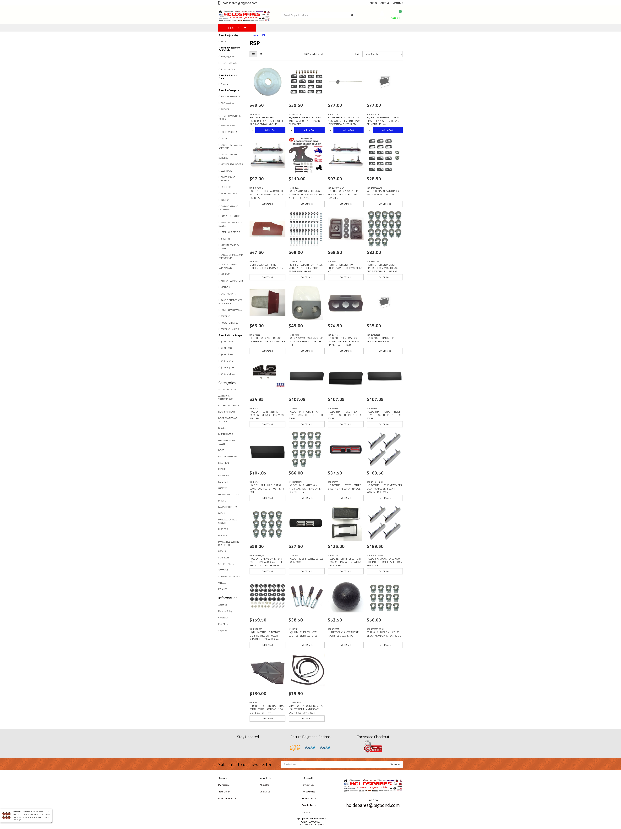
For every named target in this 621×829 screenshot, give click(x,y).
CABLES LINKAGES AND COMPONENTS (230, 256)
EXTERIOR (226, 187)
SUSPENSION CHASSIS (229, 576)
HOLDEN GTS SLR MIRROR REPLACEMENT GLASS (380, 339)
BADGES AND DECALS (231, 96)
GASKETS (222, 488)
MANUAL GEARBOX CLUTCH (228, 246)
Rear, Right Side (228, 56)
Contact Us (397, 2)
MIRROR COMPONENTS (232, 280)
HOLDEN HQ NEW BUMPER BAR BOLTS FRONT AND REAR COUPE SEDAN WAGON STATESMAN (266, 562)
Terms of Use (308, 784)
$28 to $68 (226, 348)
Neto (321, 824)
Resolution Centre (227, 798)
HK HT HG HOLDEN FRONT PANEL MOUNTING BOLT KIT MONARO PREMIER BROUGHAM (305, 268)
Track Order (224, 791)
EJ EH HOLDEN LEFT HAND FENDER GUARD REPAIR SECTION (266, 266)
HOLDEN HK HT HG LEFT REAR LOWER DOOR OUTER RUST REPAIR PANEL (345, 415)
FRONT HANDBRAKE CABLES (229, 117)
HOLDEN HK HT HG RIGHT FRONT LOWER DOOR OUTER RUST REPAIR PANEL (384, 415)
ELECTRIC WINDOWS (228, 456)
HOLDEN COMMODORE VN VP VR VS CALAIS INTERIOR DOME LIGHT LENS (306, 341)
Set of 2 (224, 41)
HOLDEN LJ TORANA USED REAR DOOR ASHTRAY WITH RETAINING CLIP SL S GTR (344, 562)
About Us (385, 2)
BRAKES (225, 109)
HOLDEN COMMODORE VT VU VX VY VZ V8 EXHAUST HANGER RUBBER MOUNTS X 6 (31, 816)
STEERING (225, 316)
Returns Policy (225, 611)
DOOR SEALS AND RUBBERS (228, 156)
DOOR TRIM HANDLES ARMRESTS (230, 146)
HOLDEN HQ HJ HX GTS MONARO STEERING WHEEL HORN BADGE (344, 487)
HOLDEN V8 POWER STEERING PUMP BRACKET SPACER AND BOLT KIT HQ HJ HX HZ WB (306, 194)
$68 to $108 (227, 354)
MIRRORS (225, 274)
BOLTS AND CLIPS (229, 132)
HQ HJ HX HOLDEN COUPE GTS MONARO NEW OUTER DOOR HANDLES (343, 194)
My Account (223, 784)
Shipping (222, 630)
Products (373, 2)
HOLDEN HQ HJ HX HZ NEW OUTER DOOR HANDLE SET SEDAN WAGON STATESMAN (384, 488)
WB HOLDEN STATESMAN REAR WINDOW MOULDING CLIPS (383, 192)
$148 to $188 (227, 367)
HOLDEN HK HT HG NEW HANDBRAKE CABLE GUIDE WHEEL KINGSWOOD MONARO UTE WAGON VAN (267, 123)
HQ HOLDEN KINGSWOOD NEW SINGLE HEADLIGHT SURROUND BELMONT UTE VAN (383, 121)
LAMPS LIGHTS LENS (230, 216)
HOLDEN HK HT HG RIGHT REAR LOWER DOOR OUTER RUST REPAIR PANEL (267, 488)
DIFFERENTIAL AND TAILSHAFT (227, 442)
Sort (357, 54)
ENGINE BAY (224, 475)
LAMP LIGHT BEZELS (230, 232)
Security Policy (309, 805)
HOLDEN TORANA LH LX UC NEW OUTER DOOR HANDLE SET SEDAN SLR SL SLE (384, 562)
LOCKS (221, 513)
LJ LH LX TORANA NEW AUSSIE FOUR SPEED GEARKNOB (343, 634)
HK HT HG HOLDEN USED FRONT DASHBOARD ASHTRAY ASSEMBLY (267, 339)
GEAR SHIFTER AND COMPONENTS (229, 266)
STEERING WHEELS (230, 329)
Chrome (225, 84)
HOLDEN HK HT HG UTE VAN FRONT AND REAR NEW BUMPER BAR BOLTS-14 (305, 488)
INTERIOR (225, 200)
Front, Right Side (229, 63)
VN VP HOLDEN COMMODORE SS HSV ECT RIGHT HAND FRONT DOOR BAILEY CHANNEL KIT (306, 709)
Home (255, 35)
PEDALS (222, 551)
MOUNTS (225, 287)
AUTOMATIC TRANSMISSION (225, 397)
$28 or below (227, 341)
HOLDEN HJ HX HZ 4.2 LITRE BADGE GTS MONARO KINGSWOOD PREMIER (267, 415)
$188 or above (228, 374)
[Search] (352, 15)
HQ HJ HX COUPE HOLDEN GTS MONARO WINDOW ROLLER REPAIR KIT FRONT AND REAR (265, 635)
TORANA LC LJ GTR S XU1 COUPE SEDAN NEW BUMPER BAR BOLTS (384, 634)
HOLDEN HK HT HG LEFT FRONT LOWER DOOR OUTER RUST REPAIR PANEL (306, 415)
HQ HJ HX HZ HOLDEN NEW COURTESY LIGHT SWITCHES (303, 634)
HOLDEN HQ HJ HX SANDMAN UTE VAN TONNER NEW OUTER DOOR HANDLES (267, 194)
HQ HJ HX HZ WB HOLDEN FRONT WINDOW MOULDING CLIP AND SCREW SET (306, 121)
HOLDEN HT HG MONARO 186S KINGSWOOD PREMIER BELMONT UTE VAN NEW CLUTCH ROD (344, 121)
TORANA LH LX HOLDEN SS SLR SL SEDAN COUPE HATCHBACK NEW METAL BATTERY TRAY (267, 709)
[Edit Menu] (223, 624)
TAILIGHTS (225, 238)
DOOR (224, 138)
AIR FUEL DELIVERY (227, 389)
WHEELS (222, 582)
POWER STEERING (229, 322)
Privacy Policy (308, 791)
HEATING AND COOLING (229, 494)
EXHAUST (222, 589)
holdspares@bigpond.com (239, 2)
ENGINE (221, 469)
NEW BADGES (227, 102)
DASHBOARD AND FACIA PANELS (228, 208)
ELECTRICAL (226, 170)
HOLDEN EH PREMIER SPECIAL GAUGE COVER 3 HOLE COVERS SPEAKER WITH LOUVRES (344, 341)
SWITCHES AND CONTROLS (226, 178)
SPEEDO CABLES (226, 564)
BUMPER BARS (228, 125)
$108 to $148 (227, 361)
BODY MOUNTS (228, 293)
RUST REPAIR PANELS (231, 309)
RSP (263, 35)
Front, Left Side (228, 69)
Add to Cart (270, 130)
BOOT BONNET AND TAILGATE (228, 419)
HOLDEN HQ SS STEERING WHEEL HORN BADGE (306, 560)
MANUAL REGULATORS (232, 164)
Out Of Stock (267, 203)
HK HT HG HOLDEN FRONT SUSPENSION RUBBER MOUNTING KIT (345, 268)
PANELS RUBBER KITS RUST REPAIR (230, 301)
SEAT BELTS (223, 557)
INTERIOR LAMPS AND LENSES (230, 224)
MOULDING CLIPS (229, 193)
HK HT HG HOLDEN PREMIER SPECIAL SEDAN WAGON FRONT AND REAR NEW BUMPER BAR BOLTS (383, 270)
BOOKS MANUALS (227, 411)
